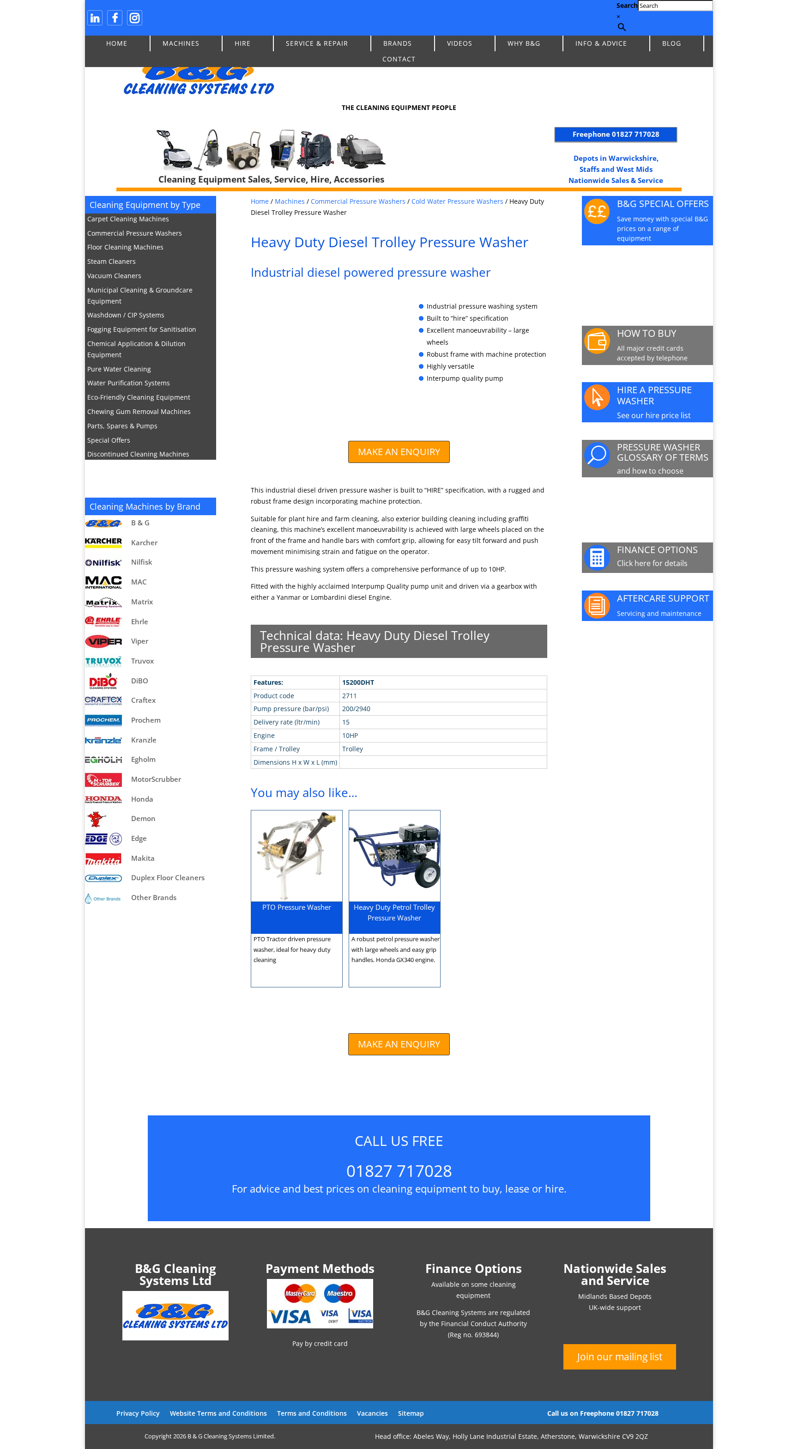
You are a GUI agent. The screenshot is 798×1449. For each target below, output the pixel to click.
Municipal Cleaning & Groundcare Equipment (140, 295)
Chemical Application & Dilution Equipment (136, 349)
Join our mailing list (619, 1356)
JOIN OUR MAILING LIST (658, 650)
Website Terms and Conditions (218, 1413)
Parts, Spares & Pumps (122, 425)
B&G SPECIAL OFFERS (663, 203)
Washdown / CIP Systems (125, 314)
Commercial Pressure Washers (134, 233)
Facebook (114, 17)
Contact (399, 59)
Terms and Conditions (312, 1413)
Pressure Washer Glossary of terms (662, 452)
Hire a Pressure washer (654, 395)
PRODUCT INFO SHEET (650, 274)
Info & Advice (601, 43)
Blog (671, 43)
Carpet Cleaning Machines (128, 218)
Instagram (134, 17)
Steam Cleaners (111, 261)
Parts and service (660, 502)
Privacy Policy (138, 1413)
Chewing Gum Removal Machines (139, 411)
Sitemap (411, 1413)
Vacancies (372, 1413)
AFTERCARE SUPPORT (663, 598)
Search (627, 5)
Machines (181, 43)
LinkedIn (95, 17)
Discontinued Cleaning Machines (138, 454)
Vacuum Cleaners (114, 275)
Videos (459, 43)
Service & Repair (317, 43)
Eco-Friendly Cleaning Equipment (138, 397)
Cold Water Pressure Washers (457, 201)
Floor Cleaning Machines (125, 247)
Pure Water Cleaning (119, 369)
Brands (397, 43)
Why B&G (524, 43)
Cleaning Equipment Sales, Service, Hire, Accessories (271, 179)
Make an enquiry (399, 451)
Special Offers (108, 440)
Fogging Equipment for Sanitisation (141, 329)
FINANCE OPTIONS (657, 549)
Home (116, 43)
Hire (243, 43)
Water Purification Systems (128, 382)
